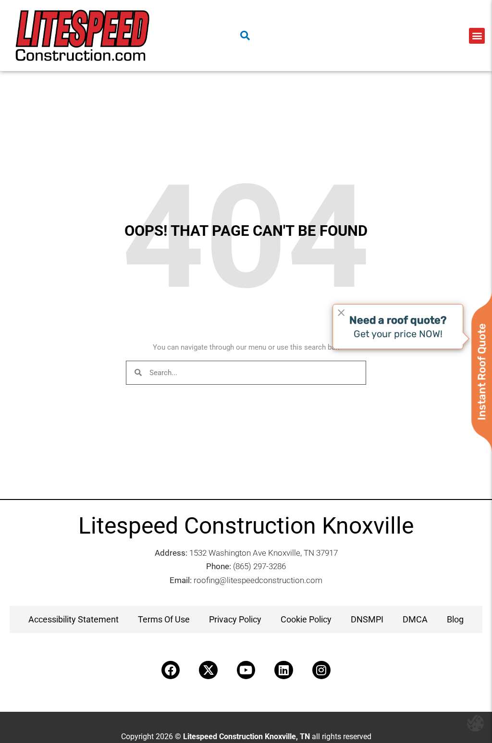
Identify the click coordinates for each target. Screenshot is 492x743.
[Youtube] (246, 670)
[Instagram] (321, 670)
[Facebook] (170, 670)
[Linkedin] (283, 670)
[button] (477, 36)
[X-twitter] (208, 670)
